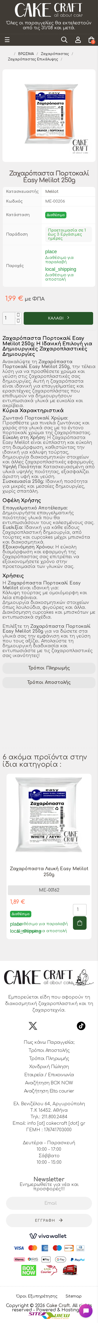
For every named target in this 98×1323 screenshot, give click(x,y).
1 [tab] (35, 951)
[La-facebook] (17, 1026)
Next (93, 863)
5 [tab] (57, 951)
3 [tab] (46, 951)
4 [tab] (51, 951)
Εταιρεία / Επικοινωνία (49, 1074)
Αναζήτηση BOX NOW (49, 1083)
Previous (5, 863)
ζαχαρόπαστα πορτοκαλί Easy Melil (45, 730)
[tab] (49, 668)
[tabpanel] (49, 860)
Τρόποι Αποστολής (49, 682)
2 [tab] (41, 951)
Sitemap (74, 1296)
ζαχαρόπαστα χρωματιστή (35, 737)
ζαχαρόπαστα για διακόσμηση (40, 716)
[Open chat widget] (86, 1311)
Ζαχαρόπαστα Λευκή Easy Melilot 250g (49, 871)
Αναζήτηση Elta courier (49, 1091)
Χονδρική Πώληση (49, 1066)
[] (80, 923)
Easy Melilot (58, 702)
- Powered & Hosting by (59, 1310)
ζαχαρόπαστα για (25, 744)
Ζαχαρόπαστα (21, 702)
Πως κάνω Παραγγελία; (49, 1042)
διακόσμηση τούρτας (29, 695)
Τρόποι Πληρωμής (49, 668)
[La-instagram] (49, 1026)
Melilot (52, 192)
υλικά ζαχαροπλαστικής (32, 709)
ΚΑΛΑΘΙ (56, 318)
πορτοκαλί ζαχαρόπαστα (33, 723)
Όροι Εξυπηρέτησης (36, 1296)
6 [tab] (62, 951)
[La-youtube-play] (65, 1026)
